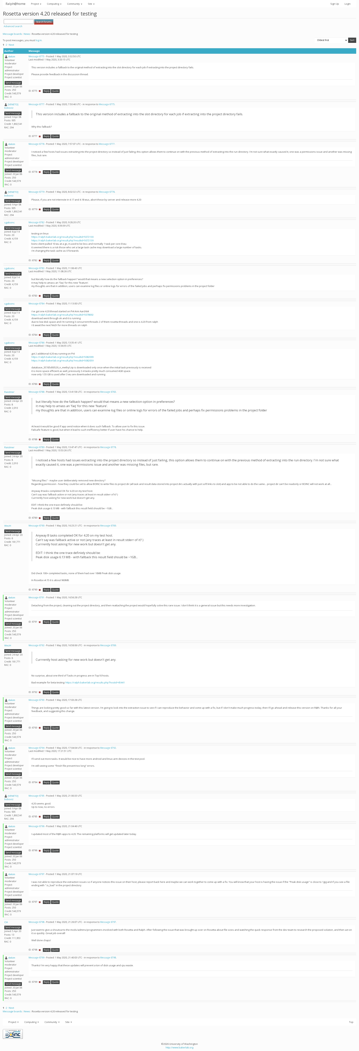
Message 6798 (36, 922)
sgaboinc (9, 222)
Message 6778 (36, 144)
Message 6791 (36, 597)
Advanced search (13, 26)
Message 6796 (36, 826)
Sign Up (334, 3)
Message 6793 (36, 700)
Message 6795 (36, 795)
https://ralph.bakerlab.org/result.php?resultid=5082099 (62, 357)
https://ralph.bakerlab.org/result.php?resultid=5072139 (62, 240)
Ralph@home (15, 3)
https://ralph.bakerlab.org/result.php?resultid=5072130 (62, 237)
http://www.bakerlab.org (179, 1047)
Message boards (12, 34)
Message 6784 (36, 303)
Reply (47, 91)
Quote (55, 91)
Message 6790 (36, 525)
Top (351, 1022)
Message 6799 (36, 957)
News (27, 34)
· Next (11, 44)
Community (73, 3)
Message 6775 (36, 56)
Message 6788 (36, 391)
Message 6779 (36, 191)
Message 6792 (36, 645)
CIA (6, 922)
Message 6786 (36, 342)
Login (348, 3)
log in (39, 40)
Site (90, 3)
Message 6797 (36, 874)
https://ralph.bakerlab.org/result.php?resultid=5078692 (62, 314)
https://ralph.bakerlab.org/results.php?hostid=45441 (95, 682)
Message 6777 (36, 104)
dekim (11, 56)
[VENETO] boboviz (11, 106)
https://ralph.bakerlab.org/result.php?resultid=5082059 (62, 360)
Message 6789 (36, 447)
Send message (13, 82)
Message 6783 (36, 268)
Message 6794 (36, 747)
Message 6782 (36, 222)
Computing (53, 3)
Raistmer (9, 392)
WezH (7, 525)
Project (35, 3)
